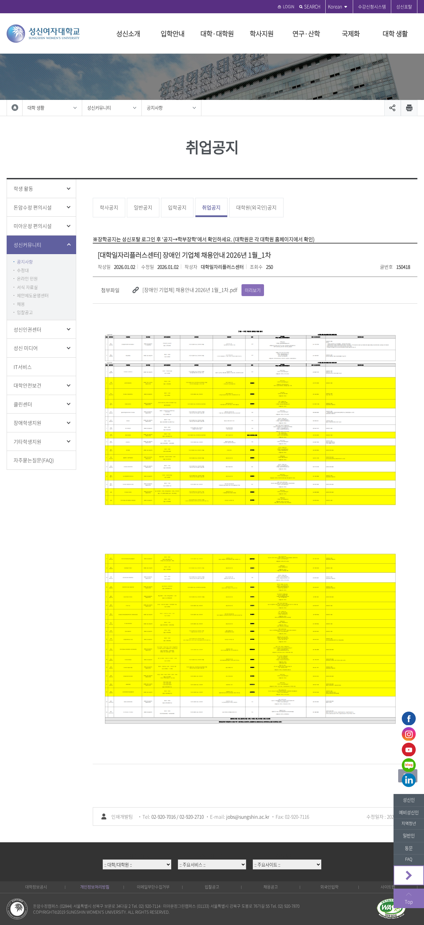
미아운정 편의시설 (33, 226)
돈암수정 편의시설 (33, 207)
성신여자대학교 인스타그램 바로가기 (409, 734)
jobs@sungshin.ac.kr (247, 816)
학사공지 (109, 207)
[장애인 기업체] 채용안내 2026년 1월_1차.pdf (189, 289)
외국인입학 (329, 887)
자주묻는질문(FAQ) (34, 460)
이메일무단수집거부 (153, 887)
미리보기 (253, 290)
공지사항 (155, 108)
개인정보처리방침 (94, 887)
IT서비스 (23, 367)
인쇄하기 (409, 108)
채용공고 (270, 887)
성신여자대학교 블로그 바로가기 (409, 765)
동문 (409, 848)
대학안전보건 (27, 385)
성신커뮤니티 (99, 108)
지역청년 (408, 823)
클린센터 (23, 404)
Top (409, 902)
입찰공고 (25, 312)
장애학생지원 (27, 422)
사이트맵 (388, 887)
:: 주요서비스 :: (212, 855)
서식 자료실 (27, 287)
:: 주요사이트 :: (287, 855)
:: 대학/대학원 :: (137, 855)
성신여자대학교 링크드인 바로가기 (409, 780)
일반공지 (143, 207)
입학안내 (173, 33)
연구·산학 (306, 33)
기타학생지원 (27, 441)
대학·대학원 (217, 33)
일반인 (409, 835)
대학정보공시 (36, 887)
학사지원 (262, 33)
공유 (392, 108)
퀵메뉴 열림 (409, 875)
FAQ (408, 859)
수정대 (23, 270)
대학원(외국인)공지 (256, 207)
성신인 (409, 800)
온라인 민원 (27, 278)
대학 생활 (395, 33)
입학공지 (177, 207)
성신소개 (128, 33)
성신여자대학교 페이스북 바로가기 (409, 718)
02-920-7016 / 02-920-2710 (177, 816)
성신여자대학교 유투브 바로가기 (409, 749)
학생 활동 (23, 188)
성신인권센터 (27, 329)
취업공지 (211, 207)
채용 (21, 304)
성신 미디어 (26, 348)
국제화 (351, 33)
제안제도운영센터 (33, 295)
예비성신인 (409, 812)
